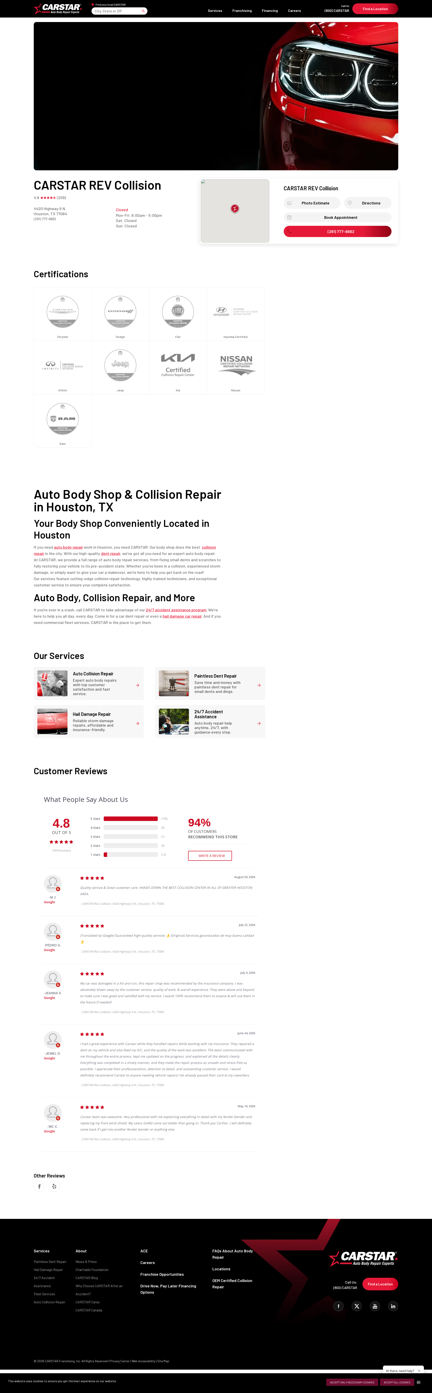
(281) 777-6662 (45, 219)
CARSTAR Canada (89, 1310)
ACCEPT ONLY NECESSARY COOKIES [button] (352, 1382)
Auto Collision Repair (49, 1302)
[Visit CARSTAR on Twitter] (357, 1306)
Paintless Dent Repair (50, 1261)
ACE (144, 1250)
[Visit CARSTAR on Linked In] (393, 1306)
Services (215, 10)
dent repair (110, 553)
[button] (419, 1382)
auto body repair (68, 547)
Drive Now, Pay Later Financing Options (168, 1289)
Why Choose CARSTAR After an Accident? (99, 1290)
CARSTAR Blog (87, 1277)
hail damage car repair (182, 616)
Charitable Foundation (92, 1269)
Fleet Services (44, 1294)
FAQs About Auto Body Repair (232, 1254)
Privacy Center (120, 1361)
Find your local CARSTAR (111, 4)
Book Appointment (341, 217)
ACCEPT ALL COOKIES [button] (397, 1382)
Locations (221, 1268)
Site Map (163, 1361)
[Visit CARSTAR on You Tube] (375, 1306)
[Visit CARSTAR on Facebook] (338, 1306)
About (81, 1250)
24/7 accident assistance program (176, 609)
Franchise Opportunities (162, 1274)
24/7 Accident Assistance (44, 1281)
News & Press (86, 1261)
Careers (294, 10)
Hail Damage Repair (48, 1269)
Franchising (242, 10)
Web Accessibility (143, 1361)
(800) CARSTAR (337, 8)
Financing (270, 10)
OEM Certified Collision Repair (232, 1283)
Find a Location (375, 9)
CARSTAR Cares (88, 1302)
